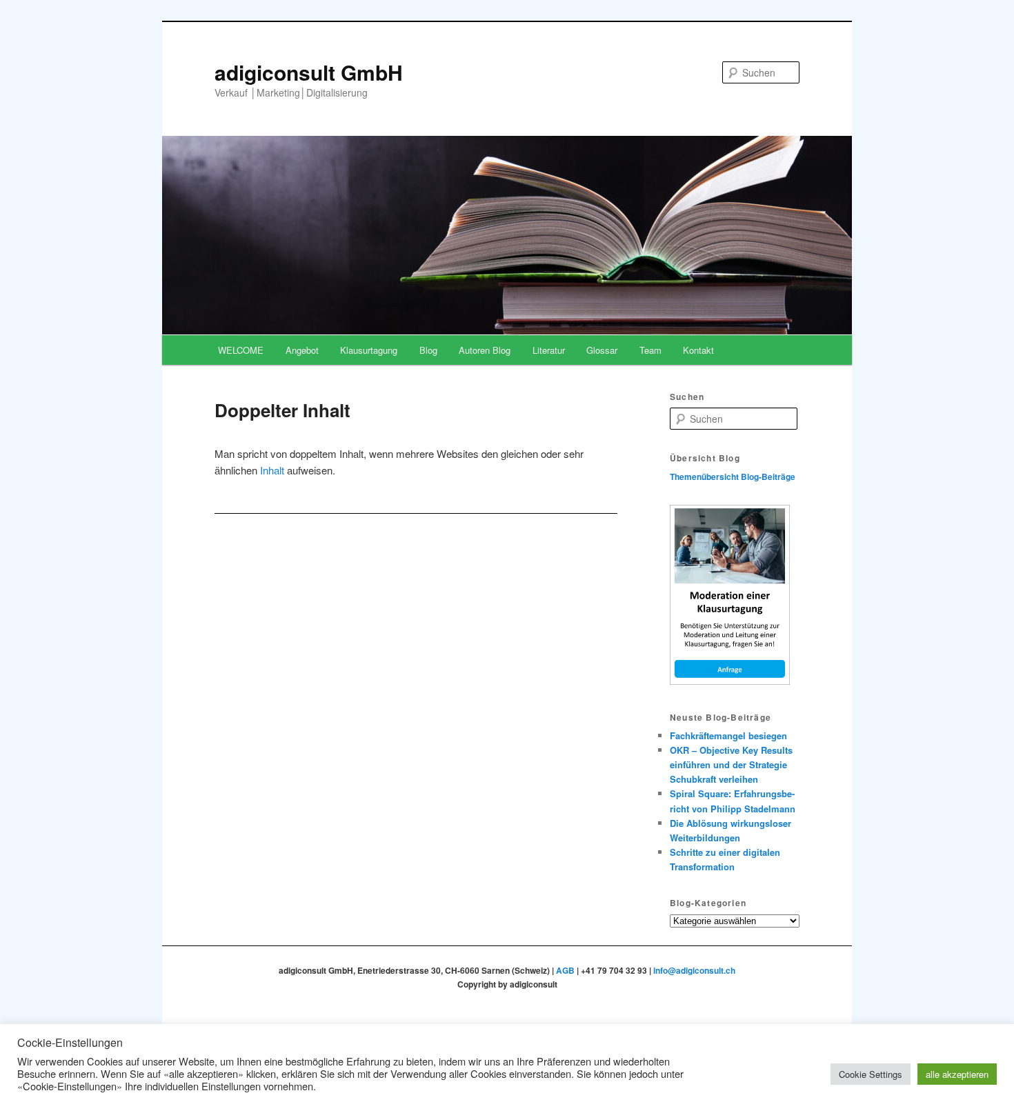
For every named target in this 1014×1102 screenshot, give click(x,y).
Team (650, 350)
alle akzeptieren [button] (957, 1074)
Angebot (302, 350)
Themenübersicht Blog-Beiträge (732, 476)
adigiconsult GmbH (309, 72)
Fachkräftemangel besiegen (728, 735)
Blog (428, 350)
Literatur (549, 350)
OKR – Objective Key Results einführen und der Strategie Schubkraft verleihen (731, 764)
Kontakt (698, 350)
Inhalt (272, 470)
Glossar (601, 350)
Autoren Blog (484, 350)
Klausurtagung (368, 350)
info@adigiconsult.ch (694, 970)
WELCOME (241, 350)
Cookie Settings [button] (870, 1074)
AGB (565, 970)
